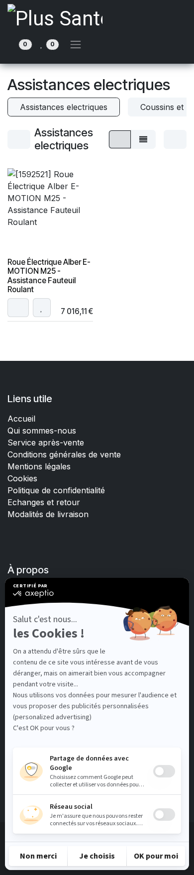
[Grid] (119, 139)
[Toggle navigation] (75, 44)
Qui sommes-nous (41, 431)
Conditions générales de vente (65, 454)
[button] (18, 307)
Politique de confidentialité (56, 490)
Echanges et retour (43, 502)
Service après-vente (45, 442)
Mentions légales (39, 466)
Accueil (21, 419)
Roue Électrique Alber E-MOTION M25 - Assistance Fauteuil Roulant (49, 275)
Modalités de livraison (48, 514)
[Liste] (143, 139)
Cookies (22, 478)
